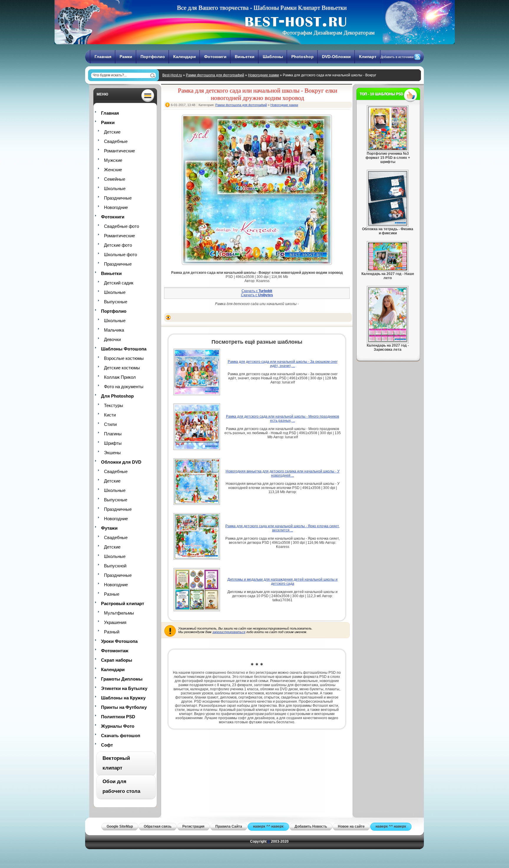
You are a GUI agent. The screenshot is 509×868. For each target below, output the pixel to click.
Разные (111, 594)
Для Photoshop (117, 395)
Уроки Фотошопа (119, 641)
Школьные (114, 188)
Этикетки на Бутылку (124, 688)
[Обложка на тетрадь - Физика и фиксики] (387, 224)
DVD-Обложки (336, 56)
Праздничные (118, 197)
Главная (103, 56)
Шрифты (113, 443)
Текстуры (113, 405)
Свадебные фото (121, 226)
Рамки (126, 56)
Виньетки (244, 56)
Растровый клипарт (122, 603)
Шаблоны (273, 56)
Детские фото (118, 245)
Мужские (113, 160)
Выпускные (115, 301)
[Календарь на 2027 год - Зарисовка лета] (387, 341)
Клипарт (367, 56)
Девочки (112, 339)
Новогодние (116, 207)
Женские (113, 169)
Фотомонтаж (114, 650)
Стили (110, 424)
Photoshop (302, 56)
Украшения (115, 622)
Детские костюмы (122, 367)
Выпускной (115, 565)
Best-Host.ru (172, 75)
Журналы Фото (117, 726)
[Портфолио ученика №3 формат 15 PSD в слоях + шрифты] (387, 149)
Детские (112, 131)
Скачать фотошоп (120, 735)
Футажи (109, 528)
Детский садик (118, 282)
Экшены (112, 452)
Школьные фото (120, 254)
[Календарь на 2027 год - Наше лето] (387, 269)
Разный (111, 631)
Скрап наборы (116, 660)
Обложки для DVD (121, 462)
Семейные (114, 179)
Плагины (113, 433)
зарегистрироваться (228, 632)
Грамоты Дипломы (122, 678)
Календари (184, 56)
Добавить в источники (397, 57)
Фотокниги (215, 56)
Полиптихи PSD (118, 716)
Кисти (110, 414)
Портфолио (153, 56)
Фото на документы (123, 386)
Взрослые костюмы (124, 358)
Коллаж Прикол (120, 377)
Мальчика (114, 329)
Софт (107, 744)
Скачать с (257, 291)
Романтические (119, 150)
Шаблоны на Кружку (123, 697)
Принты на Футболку (124, 707)
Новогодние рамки (263, 75)
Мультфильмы (119, 612)
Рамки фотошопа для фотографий (215, 75)
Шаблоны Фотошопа (123, 348)
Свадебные (116, 141)
